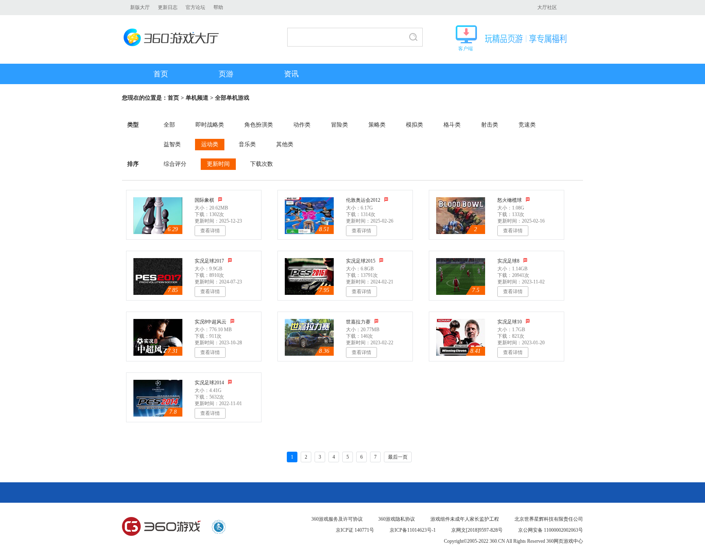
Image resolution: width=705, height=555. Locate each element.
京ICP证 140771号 (355, 530)
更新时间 (218, 164)
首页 (160, 74)
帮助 (218, 7)
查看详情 (210, 231)
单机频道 (197, 98)
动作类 (301, 125)
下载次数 (261, 164)
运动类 (209, 144)
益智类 (172, 144)
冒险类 (339, 125)
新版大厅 (140, 7)
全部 (169, 125)
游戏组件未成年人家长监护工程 (464, 519)
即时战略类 (209, 125)
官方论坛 (195, 7)
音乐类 (247, 144)
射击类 (489, 125)
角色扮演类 (258, 125)
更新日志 (167, 7)
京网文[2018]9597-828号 (477, 530)
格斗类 (452, 125)
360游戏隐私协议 (396, 519)
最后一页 (398, 457)
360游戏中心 (161, 526)
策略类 (377, 125)
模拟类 (414, 125)
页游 (226, 74)
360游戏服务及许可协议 (337, 519)
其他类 (284, 144)
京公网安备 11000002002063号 (550, 530)
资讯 (291, 74)
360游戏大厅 (173, 37)
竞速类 (527, 125)
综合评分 (175, 164)
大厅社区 (547, 7)
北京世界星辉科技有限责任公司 (548, 519)
